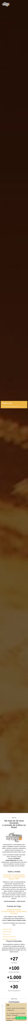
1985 (8, 1005)
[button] (23, 4)
